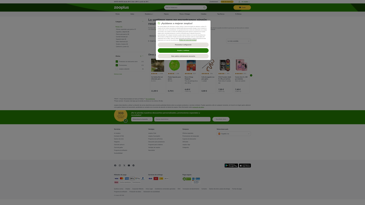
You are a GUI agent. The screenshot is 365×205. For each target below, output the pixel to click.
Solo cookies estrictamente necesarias (183, 56)
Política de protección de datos (188, 40)
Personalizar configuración (183, 45)
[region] (183, 40)
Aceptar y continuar (183, 50)
